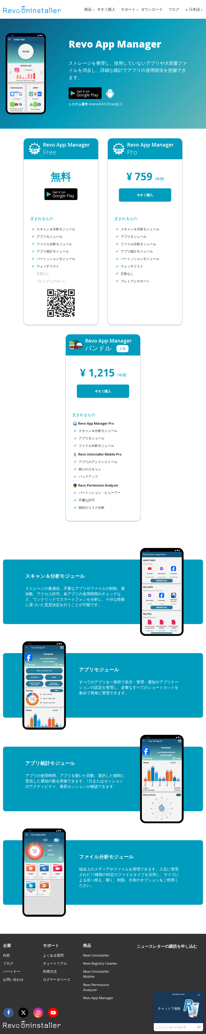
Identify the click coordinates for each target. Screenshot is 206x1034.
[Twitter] (23, 1013)
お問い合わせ (13, 979)
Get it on (87, 93)
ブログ (173, 9)
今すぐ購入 (106, 9)
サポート (128, 9)
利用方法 (50, 971)
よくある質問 (53, 955)
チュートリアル (55, 963)
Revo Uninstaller (96, 955)
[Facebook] (8, 1013)
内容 (6, 955)
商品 (88, 9)
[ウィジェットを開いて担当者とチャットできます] (178, 1011)
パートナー (11, 971)
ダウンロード (152, 9)
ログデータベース (56, 979)
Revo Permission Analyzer (96, 987)
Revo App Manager (98, 997)
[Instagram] (38, 1013)
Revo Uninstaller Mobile (96, 974)
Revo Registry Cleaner (100, 963)
